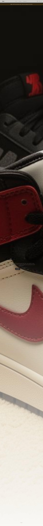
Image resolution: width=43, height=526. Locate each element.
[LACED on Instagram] (37, 1)
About (16, 1)
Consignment (25, 1)
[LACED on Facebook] (39, 1)
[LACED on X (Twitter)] (41, 1)
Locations (20, 1)
